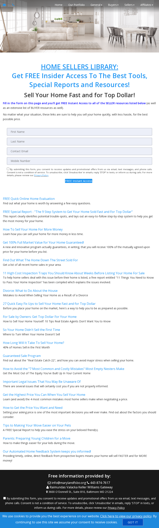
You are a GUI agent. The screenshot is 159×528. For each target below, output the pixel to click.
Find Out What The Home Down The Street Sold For (40, 260)
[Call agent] (12, 5)
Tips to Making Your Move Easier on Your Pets (37, 425)
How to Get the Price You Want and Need (32, 408)
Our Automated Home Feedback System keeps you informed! (47, 451)
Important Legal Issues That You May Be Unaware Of (42, 381)
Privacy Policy (41, 175)
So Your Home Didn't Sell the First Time (31, 330)
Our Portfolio (76, 5)
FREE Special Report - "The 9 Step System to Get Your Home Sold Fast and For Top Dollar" (68, 212)
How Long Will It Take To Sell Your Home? (33, 343)
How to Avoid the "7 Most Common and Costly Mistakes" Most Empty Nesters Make (63, 369)
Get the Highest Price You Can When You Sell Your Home (44, 395)
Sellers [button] (128, 5)
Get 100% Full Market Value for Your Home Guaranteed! (43, 242)
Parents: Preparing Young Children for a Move (36, 438)
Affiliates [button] (145, 5)
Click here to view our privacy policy (126, 516)
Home (58, 5)
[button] (78, 181)
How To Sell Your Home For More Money (33, 229)
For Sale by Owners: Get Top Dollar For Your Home (40, 317)
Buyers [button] (112, 5)
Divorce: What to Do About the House (30, 290)
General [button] (95, 5)
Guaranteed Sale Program (22, 356)
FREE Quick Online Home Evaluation (29, 199)
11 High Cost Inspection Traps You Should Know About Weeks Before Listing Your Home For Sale (74, 273)
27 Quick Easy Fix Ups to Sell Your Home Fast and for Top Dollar (49, 304)
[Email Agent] (6, 5)
